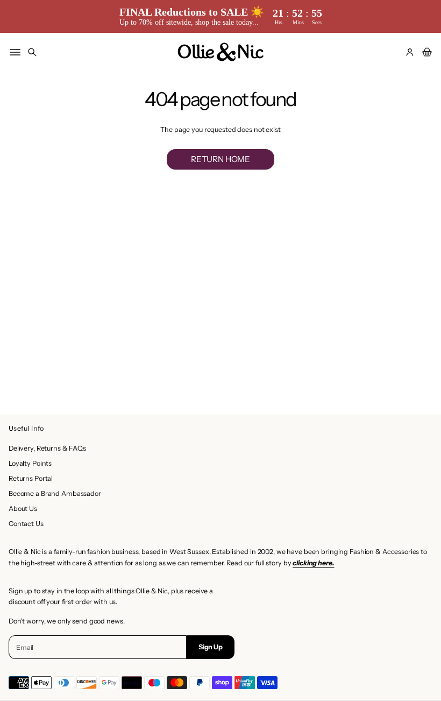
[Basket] (425, 52)
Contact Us (26, 524)
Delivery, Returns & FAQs (47, 448)
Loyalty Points (30, 463)
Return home (220, 159)
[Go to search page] (32, 52)
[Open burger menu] (15, 52)
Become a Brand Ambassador (55, 493)
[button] (32, 52)
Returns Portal (31, 478)
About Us (23, 508)
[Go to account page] (409, 52)
